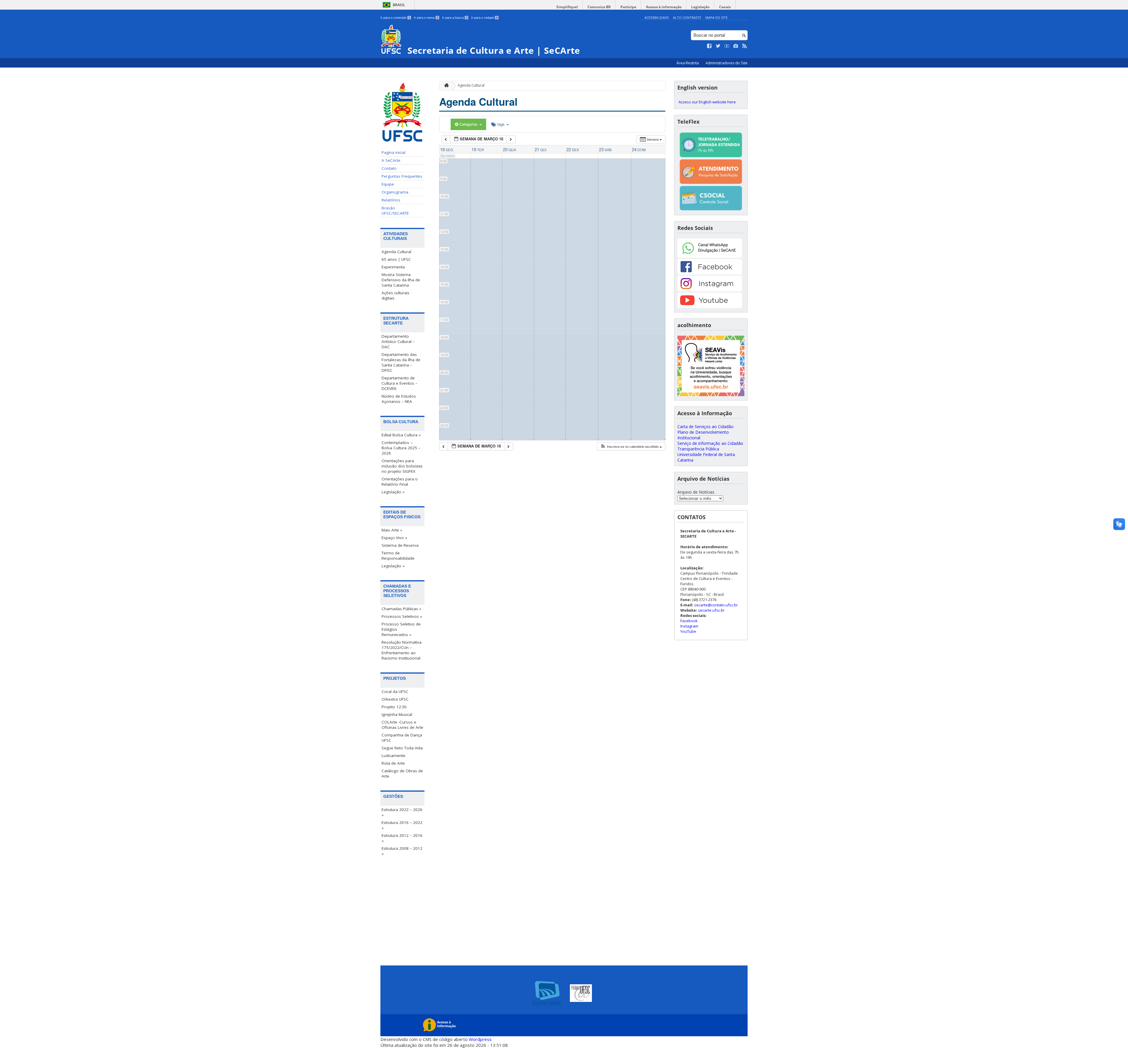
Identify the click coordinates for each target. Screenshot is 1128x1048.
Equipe (388, 184)
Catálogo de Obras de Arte (402, 773)
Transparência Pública (698, 449)
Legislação (700, 6)
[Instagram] (709, 289)
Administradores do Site (727, 62)
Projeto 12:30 (394, 706)
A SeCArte (391, 160)
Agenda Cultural (396, 251)
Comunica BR (599, 6)
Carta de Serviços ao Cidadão (705, 426)
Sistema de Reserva (400, 545)
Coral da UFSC (395, 691)
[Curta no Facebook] (709, 46)
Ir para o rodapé (484, 17)
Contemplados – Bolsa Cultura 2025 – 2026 (401, 448)
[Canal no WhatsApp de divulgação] (709, 256)
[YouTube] (709, 306)
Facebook (689, 620)
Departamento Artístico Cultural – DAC (398, 341)
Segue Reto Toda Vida (402, 748)
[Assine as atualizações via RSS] (744, 46)
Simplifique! (567, 6)
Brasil (399, 4)
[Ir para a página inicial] (445, 85)
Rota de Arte (393, 763)
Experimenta (393, 267)
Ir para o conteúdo (395, 17)
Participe (628, 6)
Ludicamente (393, 755)
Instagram (689, 626)
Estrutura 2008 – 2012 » (402, 851)
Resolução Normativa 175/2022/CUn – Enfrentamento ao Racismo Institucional (402, 650)
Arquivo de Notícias (695, 492)
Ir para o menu (426, 17)
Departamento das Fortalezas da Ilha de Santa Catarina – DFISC (401, 362)
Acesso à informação (664, 6)
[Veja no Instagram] (735, 46)
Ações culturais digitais (395, 295)
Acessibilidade (656, 17)
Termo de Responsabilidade (398, 555)
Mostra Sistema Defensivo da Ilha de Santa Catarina (401, 280)
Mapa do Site (716, 17)
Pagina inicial (393, 152)
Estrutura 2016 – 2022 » (402, 825)
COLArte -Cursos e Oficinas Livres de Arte (402, 724)
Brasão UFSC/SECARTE (395, 210)
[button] (631, 446)
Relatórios (391, 200)
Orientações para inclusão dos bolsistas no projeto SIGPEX (402, 466)
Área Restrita (688, 62)
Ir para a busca (454, 17)
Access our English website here (707, 102)
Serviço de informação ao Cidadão (710, 443)
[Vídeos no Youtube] (727, 46)
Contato (389, 168)
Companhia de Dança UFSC (402, 737)
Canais (725, 6)
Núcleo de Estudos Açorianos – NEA (399, 398)
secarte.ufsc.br (711, 610)
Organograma (395, 192)
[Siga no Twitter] (718, 46)
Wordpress (480, 1039)
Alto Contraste (687, 17)
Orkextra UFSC (395, 699)
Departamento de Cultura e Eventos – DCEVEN (399, 383)
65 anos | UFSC (396, 259)
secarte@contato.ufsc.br (716, 605)
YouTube (688, 631)
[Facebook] (709, 273)
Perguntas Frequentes (402, 176)
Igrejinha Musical (397, 714)
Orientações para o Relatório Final (400, 481)
